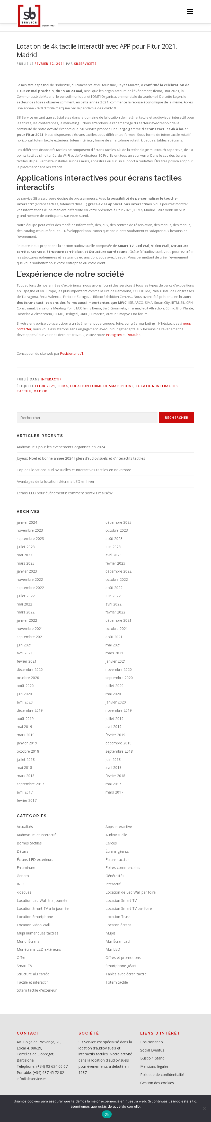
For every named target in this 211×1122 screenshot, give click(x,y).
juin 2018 (113, 759)
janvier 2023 (27, 571)
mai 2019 (24, 726)
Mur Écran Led (118, 941)
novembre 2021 (30, 628)
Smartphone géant (121, 965)
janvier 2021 (116, 661)
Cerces (111, 843)
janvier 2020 (116, 702)
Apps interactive (119, 826)
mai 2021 (113, 645)
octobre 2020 (28, 677)
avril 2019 (113, 726)
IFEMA (63, 386)
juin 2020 (24, 693)
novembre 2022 (30, 579)
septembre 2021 (30, 636)
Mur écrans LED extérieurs (39, 949)
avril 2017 (25, 792)
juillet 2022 (26, 595)
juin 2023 (113, 546)
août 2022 (114, 587)
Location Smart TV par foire (129, 908)
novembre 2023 (30, 530)
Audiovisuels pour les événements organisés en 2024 (61, 446)
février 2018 (115, 775)
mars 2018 (25, 775)
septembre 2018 (119, 751)
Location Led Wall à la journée (42, 900)
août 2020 (25, 685)
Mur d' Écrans (28, 941)
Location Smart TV (121, 900)
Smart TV (24, 965)
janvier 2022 (27, 620)
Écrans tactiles (117, 859)
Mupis (111, 933)
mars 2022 (25, 612)
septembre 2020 (119, 677)
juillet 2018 (26, 759)
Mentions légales (154, 1066)
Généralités (115, 875)
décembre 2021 (118, 620)
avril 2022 (113, 604)
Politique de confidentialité (162, 1074)
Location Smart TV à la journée (43, 908)
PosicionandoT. (72, 353)
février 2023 (115, 563)
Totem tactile (117, 982)
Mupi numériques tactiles (37, 933)
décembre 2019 (30, 710)
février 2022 (115, 612)
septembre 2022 (30, 587)
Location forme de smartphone (102, 386)
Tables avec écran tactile (126, 974)
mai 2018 (24, 767)
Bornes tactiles (29, 843)
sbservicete (85, 63)
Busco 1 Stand (152, 1058)
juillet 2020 (115, 685)
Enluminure (26, 867)
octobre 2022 (117, 579)
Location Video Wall (33, 924)
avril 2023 (113, 555)
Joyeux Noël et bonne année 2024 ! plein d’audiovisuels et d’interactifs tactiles (81, 458)
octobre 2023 (117, 530)
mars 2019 (25, 734)
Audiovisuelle (116, 834)
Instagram (114, 334)
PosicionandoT (152, 1041)
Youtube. (134, 334)
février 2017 (27, 800)
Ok (106, 1114)
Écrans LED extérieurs (35, 859)
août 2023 (114, 538)
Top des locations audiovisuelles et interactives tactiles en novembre (74, 469)
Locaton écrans (118, 924)
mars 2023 (25, 563)
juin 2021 (24, 645)
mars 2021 (114, 653)
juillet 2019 (115, 718)
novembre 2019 (119, 710)
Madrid (41, 391)
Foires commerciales (123, 867)
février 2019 (115, 734)
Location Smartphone (35, 916)
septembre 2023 (30, 538)
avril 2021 (25, 653)
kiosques (24, 892)
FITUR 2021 (45, 386)
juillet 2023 (26, 546)
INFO (21, 883)
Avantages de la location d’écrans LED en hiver (55, 481)
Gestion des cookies (157, 1082)
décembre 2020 (30, 669)
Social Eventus (152, 1050)
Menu (189, 11)
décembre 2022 (118, 571)
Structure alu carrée (33, 974)
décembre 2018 (118, 743)
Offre (21, 957)
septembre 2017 (30, 783)
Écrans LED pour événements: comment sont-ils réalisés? (64, 493)
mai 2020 (113, 693)
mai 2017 (113, 783)
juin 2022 (113, 595)
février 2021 (27, 661)
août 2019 (25, 718)
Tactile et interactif (32, 982)
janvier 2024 (27, 522)
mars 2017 (114, 792)
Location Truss (118, 916)
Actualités (25, 826)
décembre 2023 (118, 522)
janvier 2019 (27, 743)
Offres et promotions (123, 957)
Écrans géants (117, 851)
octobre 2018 (28, 751)
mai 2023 (24, 555)
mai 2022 (24, 604)
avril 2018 (113, 767)
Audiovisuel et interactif (36, 834)
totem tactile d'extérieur (37, 990)
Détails (22, 851)
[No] (204, 1108)
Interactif (51, 379)
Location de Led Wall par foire (131, 892)
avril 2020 (25, 702)
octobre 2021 (117, 628)
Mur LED (113, 949)
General (23, 875)
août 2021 (114, 636)
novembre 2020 (119, 669)
